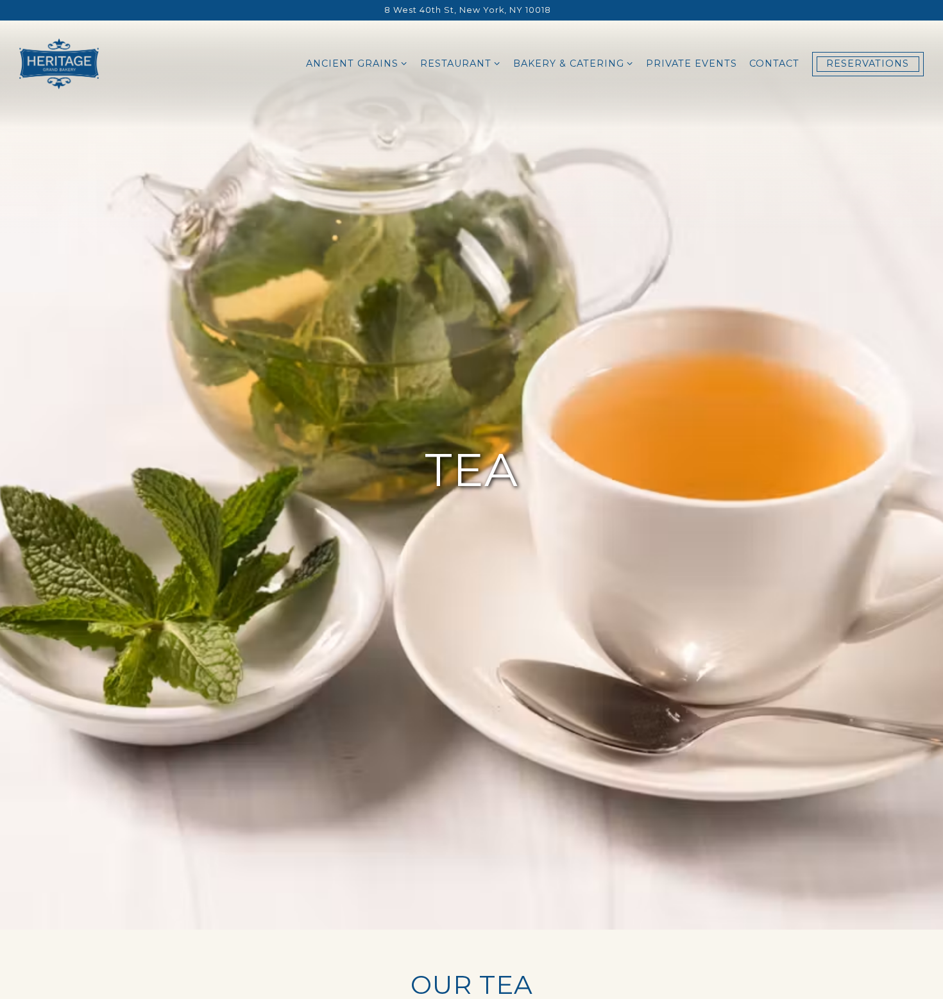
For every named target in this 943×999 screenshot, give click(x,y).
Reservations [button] (867, 63)
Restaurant (461, 63)
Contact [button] (774, 63)
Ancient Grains (357, 63)
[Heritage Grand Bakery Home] (59, 63)
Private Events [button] (691, 63)
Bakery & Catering (573, 63)
